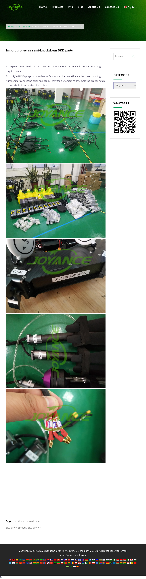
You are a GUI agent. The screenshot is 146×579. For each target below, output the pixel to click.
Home (43, 7)
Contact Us (112, 7)
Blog (80, 7)
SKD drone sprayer (16, 527)
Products (57, 7)
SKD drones (34, 527)
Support (27, 26)
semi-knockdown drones (27, 521)
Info (70, 7)
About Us (94, 7)
